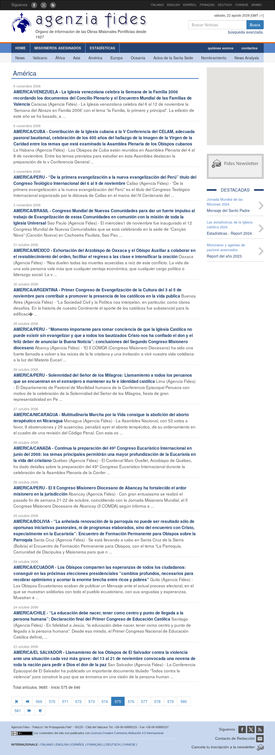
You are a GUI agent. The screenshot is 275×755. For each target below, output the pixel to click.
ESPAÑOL (190, 4)
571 (65, 701)
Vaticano (40, 57)
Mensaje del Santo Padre (228, 210)
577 (144, 701)
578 (157, 701)
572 (78, 701)
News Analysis (246, 57)
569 (39, 701)
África (60, 57)
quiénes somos (220, 47)
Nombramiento (213, 57)
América (95, 57)
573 (91, 701)
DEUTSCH (225, 4)
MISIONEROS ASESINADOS (57, 47)
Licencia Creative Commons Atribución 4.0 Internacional (127, 733)
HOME (20, 47)
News (20, 57)
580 (183, 701)
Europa (116, 57)
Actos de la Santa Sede (173, 57)
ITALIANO (157, 4)
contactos (249, 47)
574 (105, 701)
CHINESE (241, 4)
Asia (76, 57)
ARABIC (256, 4)
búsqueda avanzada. (246, 32)
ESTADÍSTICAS (102, 47)
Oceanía (138, 57)
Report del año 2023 (224, 256)
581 (18, 710)
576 (131, 701)
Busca (255, 24)
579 (170, 701)
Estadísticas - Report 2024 (229, 233)
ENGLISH (173, 4)
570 (52, 701)
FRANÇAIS (207, 4)
